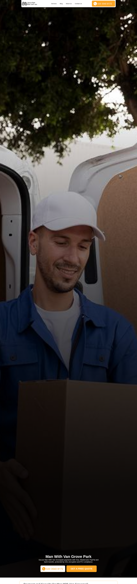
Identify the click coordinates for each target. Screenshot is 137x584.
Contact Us (78, 3)
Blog (61, 3)
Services (54, 3)
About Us (69, 3)
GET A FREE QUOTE (81, 568)
